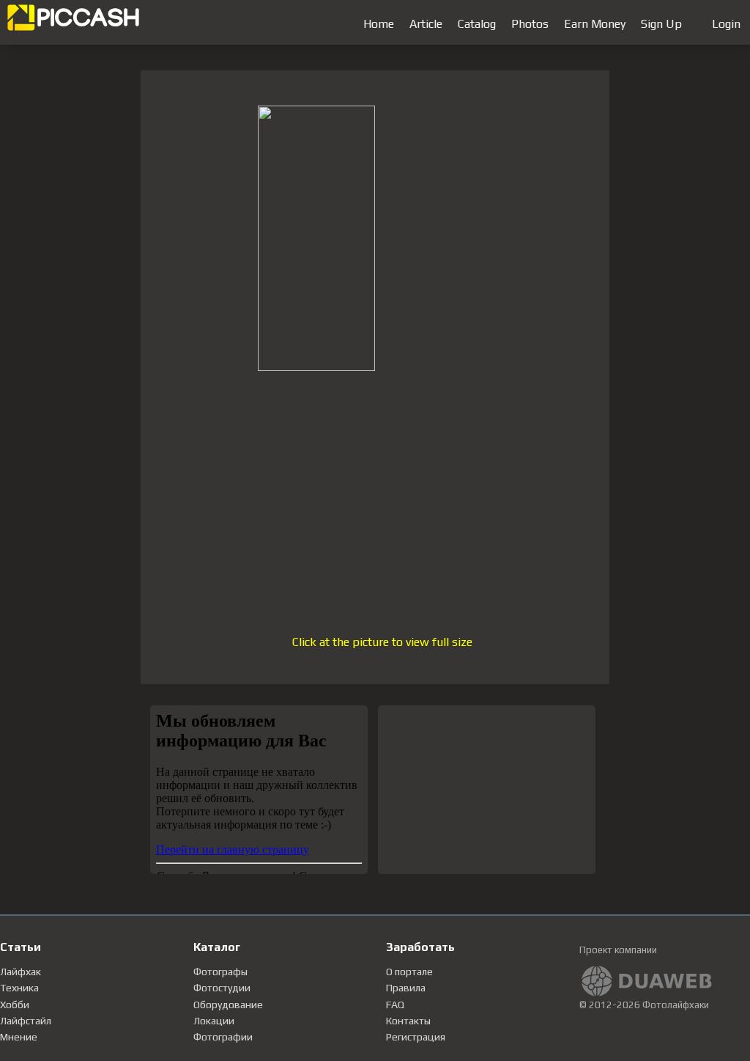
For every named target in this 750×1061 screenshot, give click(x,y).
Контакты (408, 1021)
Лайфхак (20, 971)
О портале (409, 971)
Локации (213, 1021)
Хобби (14, 1004)
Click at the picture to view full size (382, 642)
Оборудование (228, 1004)
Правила (406, 988)
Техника (19, 988)
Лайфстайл (25, 1021)
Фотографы (220, 971)
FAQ (395, 1004)
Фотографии (223, 1037)
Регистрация (415, 1037)
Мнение (18, 1037)
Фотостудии (221, 988)
